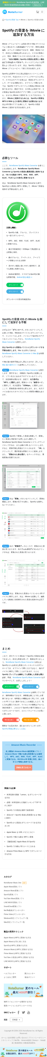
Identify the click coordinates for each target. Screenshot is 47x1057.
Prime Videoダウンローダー (14, 914)
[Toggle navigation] (42, 12)
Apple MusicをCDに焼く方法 (15, 942)
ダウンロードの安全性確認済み (18, 299)
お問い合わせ (21, 1038)
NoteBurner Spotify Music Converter (23, 165)
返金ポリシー (30, 977)
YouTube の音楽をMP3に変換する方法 (19, 957)
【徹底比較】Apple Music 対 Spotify (21, 842)
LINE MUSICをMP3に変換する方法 (17, 961)
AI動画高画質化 (29, 1043)
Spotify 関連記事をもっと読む (14, 729)
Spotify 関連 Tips (12, 20)
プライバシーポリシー (37, 1038)
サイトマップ (8, 1040)
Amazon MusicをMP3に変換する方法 (18, 949)
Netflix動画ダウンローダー (14, 910)
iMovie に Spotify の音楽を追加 (32, 20)
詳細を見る (37, 5)
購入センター (30, 973)
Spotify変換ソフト (11, 895)
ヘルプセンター (10, 973)
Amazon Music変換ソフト (14, 891)
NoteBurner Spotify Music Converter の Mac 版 (20, 353)
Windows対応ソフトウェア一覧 (16, 918)
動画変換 (18, 1043)
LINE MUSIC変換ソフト (13, 902)
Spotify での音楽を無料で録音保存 (20, 810)
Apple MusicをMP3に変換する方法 (17, 938)
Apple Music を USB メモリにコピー (21, 832)
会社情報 (11, 1038)
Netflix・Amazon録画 (22, 1040)
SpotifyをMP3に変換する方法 (15, 945)
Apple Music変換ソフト (13, 887)
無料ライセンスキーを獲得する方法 (18, 1002)
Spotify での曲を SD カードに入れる (21, 846)
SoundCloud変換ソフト (13, 906)
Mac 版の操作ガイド (10, 365)
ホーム (4, 1038)
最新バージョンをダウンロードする (18, 1006)
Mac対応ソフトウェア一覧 (14, 922)
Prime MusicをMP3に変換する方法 (17, 953)
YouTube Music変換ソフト (14, 898)
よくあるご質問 (10, 977)
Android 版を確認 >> (24, 277)
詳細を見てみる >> (23, 767)
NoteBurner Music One (12, 883)
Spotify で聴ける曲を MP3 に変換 (20, 837)
